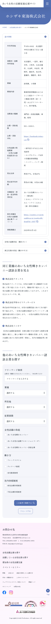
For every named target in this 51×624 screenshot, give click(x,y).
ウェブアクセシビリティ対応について (14, 582)
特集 (3, 573)
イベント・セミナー (11, 567)
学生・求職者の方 (7, 577)
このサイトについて (22, 577)
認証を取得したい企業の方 (25, 573)
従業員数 (8, 415)
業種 (6, 387)
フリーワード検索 (13, 369)
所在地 (7, 401)
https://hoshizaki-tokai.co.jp (33, 138)
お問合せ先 (17, 586)
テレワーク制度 (13, 466)
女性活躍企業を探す (16, 27)
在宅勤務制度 (12, 473)
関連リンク (32, 582)
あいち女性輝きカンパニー (17, 434)
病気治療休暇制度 (14, 485)
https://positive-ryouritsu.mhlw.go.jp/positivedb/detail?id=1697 (34, 218)
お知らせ (11, 573)
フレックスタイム (14, 460)
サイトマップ (6, 586)
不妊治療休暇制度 (14, 492)
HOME (4, 27)
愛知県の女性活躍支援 (12, 562)
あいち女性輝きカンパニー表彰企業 (21, 447)
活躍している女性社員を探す (15, 557)
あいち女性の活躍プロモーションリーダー (23, 441)
